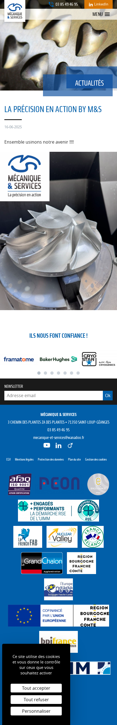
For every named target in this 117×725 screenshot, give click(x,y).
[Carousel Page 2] (45, 373)
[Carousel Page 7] (78, 373)
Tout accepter (36, 688)
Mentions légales (24, 459)
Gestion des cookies (96, 459)
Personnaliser (36, 711)
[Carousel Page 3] (52, 373)
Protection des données (51, 459)
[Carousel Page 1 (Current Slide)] (39, 373)
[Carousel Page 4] (58, 373)
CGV (8, 459)
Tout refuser (36, 700)
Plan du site (74, 459)
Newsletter (13, 386)
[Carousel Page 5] (65, 373)
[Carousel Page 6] (71, 373)
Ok (107, 395)
